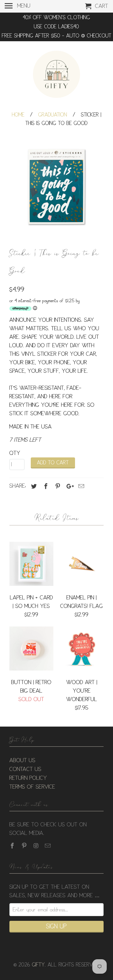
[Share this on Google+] (68, 486)
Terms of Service (32, 787)
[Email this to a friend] (80, 486)
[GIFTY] (56, 75)
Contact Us (25, 769)
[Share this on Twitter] (33, 486)
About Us (22, 760)
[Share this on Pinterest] (57, 486)
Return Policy (28, 778)
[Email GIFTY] (48, 846)
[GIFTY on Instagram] (36, 846)
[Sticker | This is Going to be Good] (56, 187)
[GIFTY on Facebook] (12, 846)
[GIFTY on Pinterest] (24, 846)
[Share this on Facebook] (45, 486)
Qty (14, 453)
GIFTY (38, 965)
